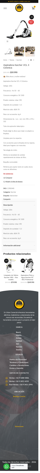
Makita (18, 335)
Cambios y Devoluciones (19, 365)
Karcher (19, 60)
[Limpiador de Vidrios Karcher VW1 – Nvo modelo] (11, 265)
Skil (17, 344)
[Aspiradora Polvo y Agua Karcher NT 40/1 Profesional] (27, 265)
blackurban (14, 196)
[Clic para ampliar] (7, 41)
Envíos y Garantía (16, 368)
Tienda (11, 60)
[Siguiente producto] (33, 60)
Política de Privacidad (18, 359)
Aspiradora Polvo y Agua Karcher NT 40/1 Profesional (27, 277)
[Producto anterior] (28, 60)
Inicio (5, 60)
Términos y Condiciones (19, 362)
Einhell (18, 338)
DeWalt (19, 341)
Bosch (18, 332)
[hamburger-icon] (5, 8)
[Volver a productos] (31, 60)
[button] (9, 270)
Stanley (19, 350)
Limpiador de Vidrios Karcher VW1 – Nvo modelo (11, 277)
